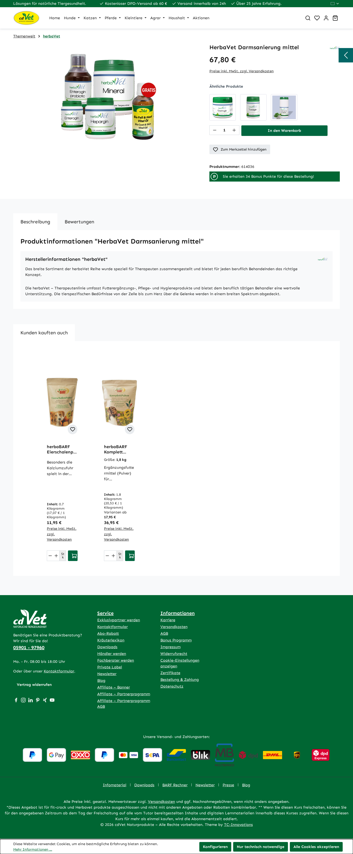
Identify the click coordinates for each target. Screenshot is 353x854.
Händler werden (111, 653)
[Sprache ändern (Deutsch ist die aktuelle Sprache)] (335, 3)
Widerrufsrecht (173, 653)
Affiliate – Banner (113, 687)
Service (105, 613)
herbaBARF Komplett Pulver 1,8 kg (117, 449)
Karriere (167, 620)
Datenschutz (171, 686)
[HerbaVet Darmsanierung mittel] (106, 95)
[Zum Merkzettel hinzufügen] (72, 429)
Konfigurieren (215, 846)
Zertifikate (170, 673)
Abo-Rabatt (108, 633)
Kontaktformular (59, 671)
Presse (228, 785)
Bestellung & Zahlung (179, 679)
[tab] (35, 221)
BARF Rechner (175, 785)
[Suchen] (307, 18)
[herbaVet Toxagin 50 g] (253, 107)
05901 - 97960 (28, 647)
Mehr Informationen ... (32, 849)
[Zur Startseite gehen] (26, 18)
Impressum (170, 647)
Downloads (107, 647)
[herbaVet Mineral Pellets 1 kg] (284, 107)
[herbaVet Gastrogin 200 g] (222, 107)
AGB (164, 633)
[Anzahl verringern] (215, 130)
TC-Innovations (238, 824)
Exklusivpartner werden (118, 620)
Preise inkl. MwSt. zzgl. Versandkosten (241, 71)
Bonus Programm (176, 640)
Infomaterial (114, 785)
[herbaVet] (335, 47)
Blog (101, 680)
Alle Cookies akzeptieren (316, 846)
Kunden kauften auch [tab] (44, 333)
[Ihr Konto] (326, 18)
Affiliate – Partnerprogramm (123, 694)
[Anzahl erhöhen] (234, 130)
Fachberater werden (115, 660)
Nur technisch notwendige (260, 846)
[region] (106, 95)
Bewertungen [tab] (79, 222)
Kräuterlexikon (110, 640)
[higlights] (346, 55)
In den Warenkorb (284, 130)
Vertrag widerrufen (34, 684)
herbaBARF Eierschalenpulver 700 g (62, 449)
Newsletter (106, 673)
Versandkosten (174, 626)
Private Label (109, 667)
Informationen (177, 613)
